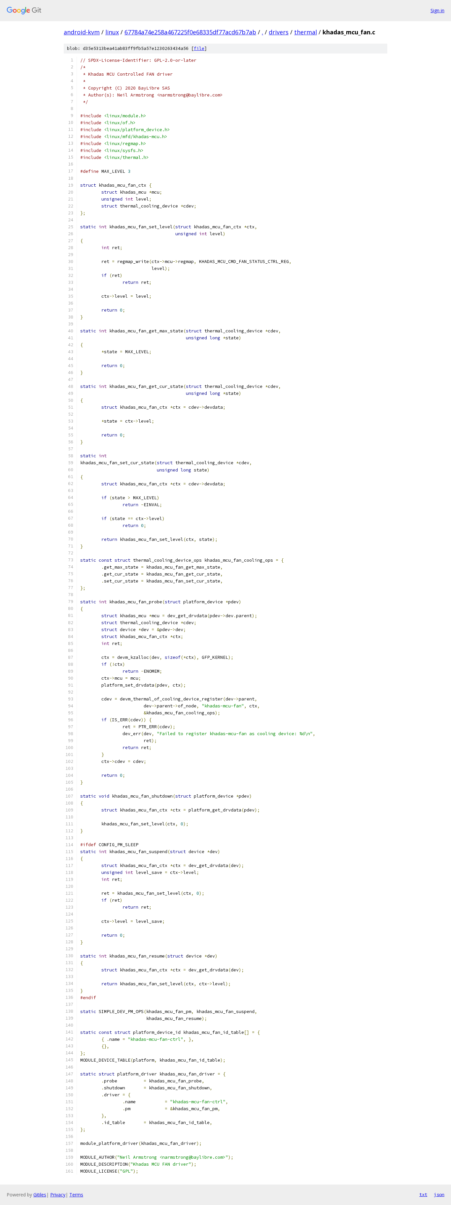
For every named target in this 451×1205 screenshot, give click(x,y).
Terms (76, 1194)
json (439, 1194)
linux (112, 32)
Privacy (57, 1194)
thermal (305, 32)
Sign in (437, 10)
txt (423, 1194)
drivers (279, 32)
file (199, 48)
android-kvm (82, 32)
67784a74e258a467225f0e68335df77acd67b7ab (190, 32)
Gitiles (39, 1194)
